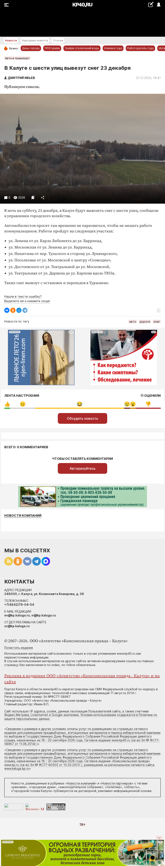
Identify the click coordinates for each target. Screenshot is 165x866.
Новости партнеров (117, 783)
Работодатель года (140, 48)
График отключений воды (82, 48)
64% (79, 404)
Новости (11, 40)
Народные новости (35, 40)
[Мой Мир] (18, 310)
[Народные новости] (150, 4)
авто (132, 321)
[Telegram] (25, 310)
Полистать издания (18, 648)
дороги (144, 321)
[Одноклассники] (12, 310)
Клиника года (113, 48)
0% (7, 404)
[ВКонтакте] (6, 310)
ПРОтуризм (52, 48)
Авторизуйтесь (83, 468)
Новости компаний (22, 516)
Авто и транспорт (17, 58)
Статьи (58, 40)
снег (156, 321)
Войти (158, 5)
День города (31, 48)
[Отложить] (33, 197)
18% (23, 404)
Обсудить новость (82, 418)
